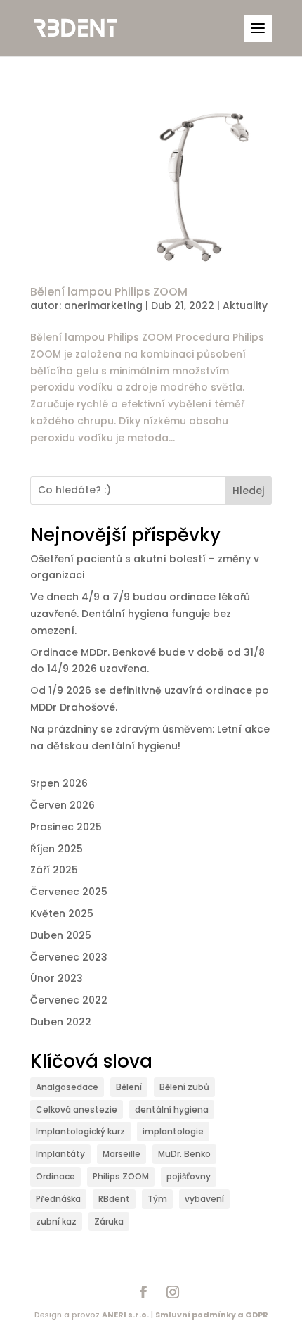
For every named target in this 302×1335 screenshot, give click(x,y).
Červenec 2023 (68, 957)
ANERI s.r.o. (125, 1314)
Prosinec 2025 (66, 827)
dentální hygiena (172, 1109)
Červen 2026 (62, 805)
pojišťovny (188, 1176)
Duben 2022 (60, 1022)
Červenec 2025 (68, 892)
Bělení (129, 1087)
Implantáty (60, 1154)
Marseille (121, 1154)
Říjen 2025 (56, 849)
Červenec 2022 (68, 1000)
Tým (157, 1199)
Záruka (109, 1221)
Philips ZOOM (121, 1176)
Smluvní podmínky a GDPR (211, 1314)
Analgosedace (67, 1087)
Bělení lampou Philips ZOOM (109, 292)
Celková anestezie (76, 1109)
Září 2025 (54, 870)
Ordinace (55, 1176)
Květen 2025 (61, 913)
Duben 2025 (60, 935)
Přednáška (58, 1199)
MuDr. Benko (184, 1154)
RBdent (114, 1199)
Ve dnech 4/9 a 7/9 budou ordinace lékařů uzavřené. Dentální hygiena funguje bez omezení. (140, 614)
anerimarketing (103, 305)
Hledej (248, 490)
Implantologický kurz (80, 1131)
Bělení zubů (184, 1087)
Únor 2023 (56, 978)
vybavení (204, 1199)
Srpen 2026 (59, 783)
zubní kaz (56, 1221)
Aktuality (245, 305)
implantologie (173, 1131)
